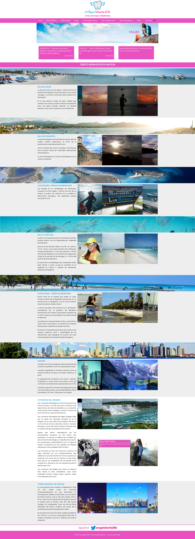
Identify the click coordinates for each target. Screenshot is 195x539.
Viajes (139, 20)
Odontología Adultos (90, 20)
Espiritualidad (65, 20)
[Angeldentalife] (97, 9)
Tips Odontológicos (125, 20)
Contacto (148, 20)
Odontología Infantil (108, 20)
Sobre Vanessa (51, 20)
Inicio (40, 20)
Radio (77, 20)
